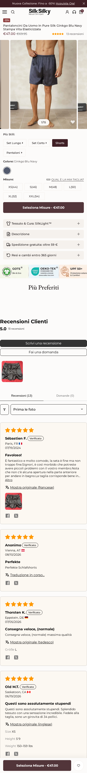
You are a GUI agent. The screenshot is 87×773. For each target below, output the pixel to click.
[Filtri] (4, 409)
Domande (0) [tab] (65, 395)
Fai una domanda (43, 352)
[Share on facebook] (7, 516)
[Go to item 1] (12, 371)
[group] (43, 84)
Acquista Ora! (65, 3)
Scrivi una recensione (43, 343)
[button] (58, 34)
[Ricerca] (12, 11)
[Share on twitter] (16, 516)
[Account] (67, 11)
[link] (74, 12)
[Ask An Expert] (74, 12)
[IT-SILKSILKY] (39, 12)
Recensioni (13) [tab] (21, 395)
